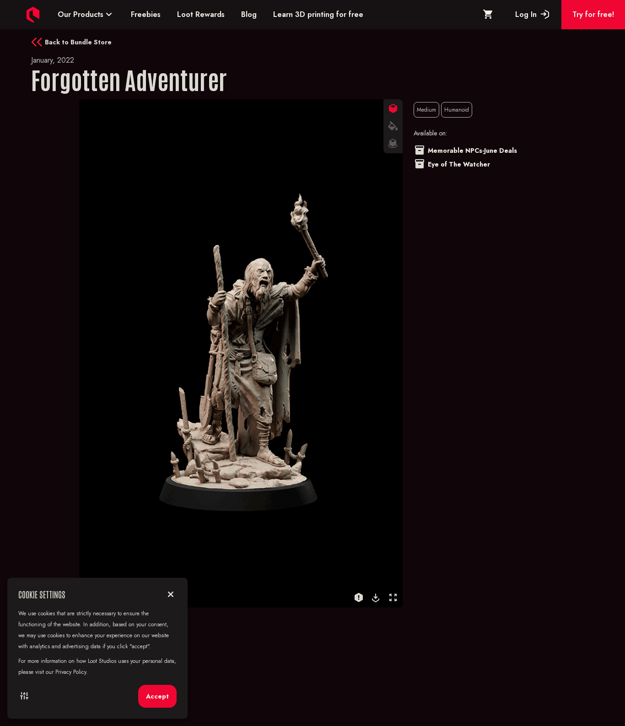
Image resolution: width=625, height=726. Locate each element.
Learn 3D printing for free (318, 14)
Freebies (146, 14)
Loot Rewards (201, 14)
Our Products (86, 14)
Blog (249, 14)
